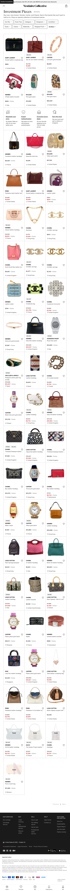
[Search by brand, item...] (4, 6)
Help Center (47, 820)
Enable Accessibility (7, 2)
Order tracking (21, 821)
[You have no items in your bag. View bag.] (66, 6)
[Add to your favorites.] (22, 58)
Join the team (61, 829)
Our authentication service (23, 826)
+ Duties (11, 101)
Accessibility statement (9, 846)
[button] (66, 6)
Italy (34, 879)
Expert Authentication (26, 117)
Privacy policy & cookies (40, 846)
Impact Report (61, 827)
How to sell (34, 820)
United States (19, 879)
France (3, 879)
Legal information (22, 846)
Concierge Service (6, 824)
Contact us (47, 823)
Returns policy (21, 832)
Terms (30, 846)
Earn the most (57, 116)
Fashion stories (61, 832)
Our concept (6, 820)
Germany (25, 879)
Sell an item (34, 827)
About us (59, 821)
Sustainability (61, 824)
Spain (30, 879)
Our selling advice (34, 824)
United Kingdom (10, 879)
